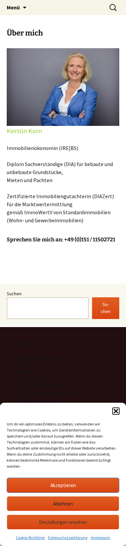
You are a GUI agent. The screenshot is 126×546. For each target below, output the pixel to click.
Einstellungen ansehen (63, 522)
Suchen (14, 294)
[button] (116, 411)
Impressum (100, 537)
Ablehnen (63, 503)
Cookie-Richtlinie (30, 537)
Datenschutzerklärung (67, 537)
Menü (13, 7)
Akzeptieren (63, 485)
